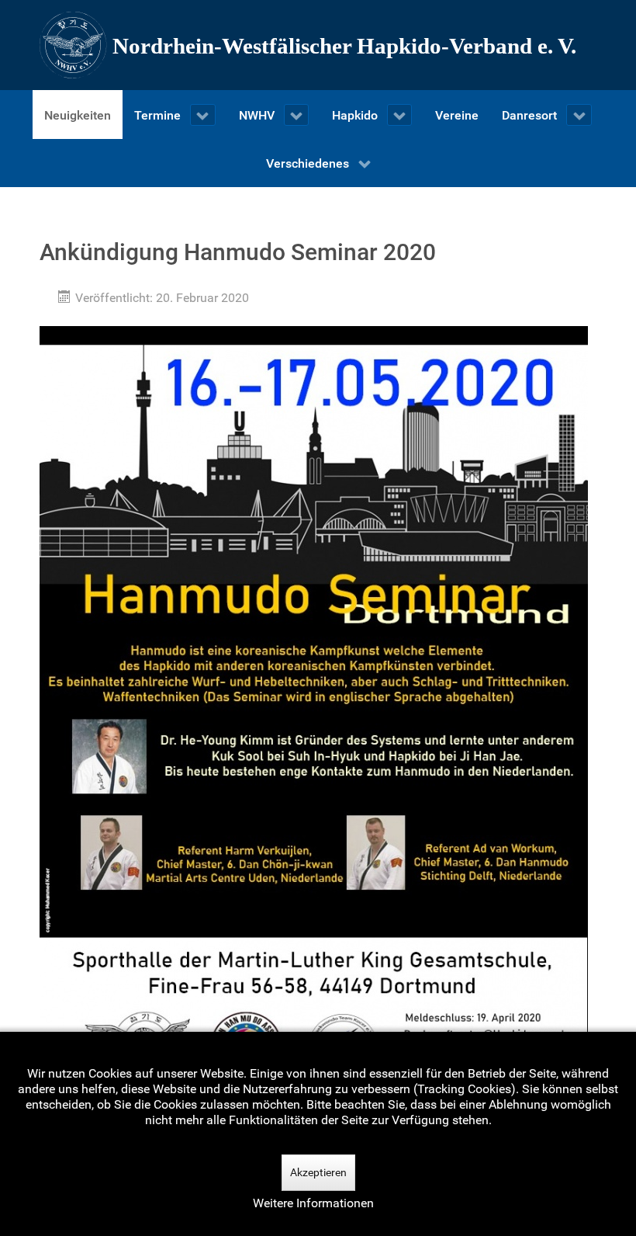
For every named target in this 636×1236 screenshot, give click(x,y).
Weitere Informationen (313, 1203)
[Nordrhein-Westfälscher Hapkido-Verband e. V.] (318, 45)
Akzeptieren (318, 1172)
